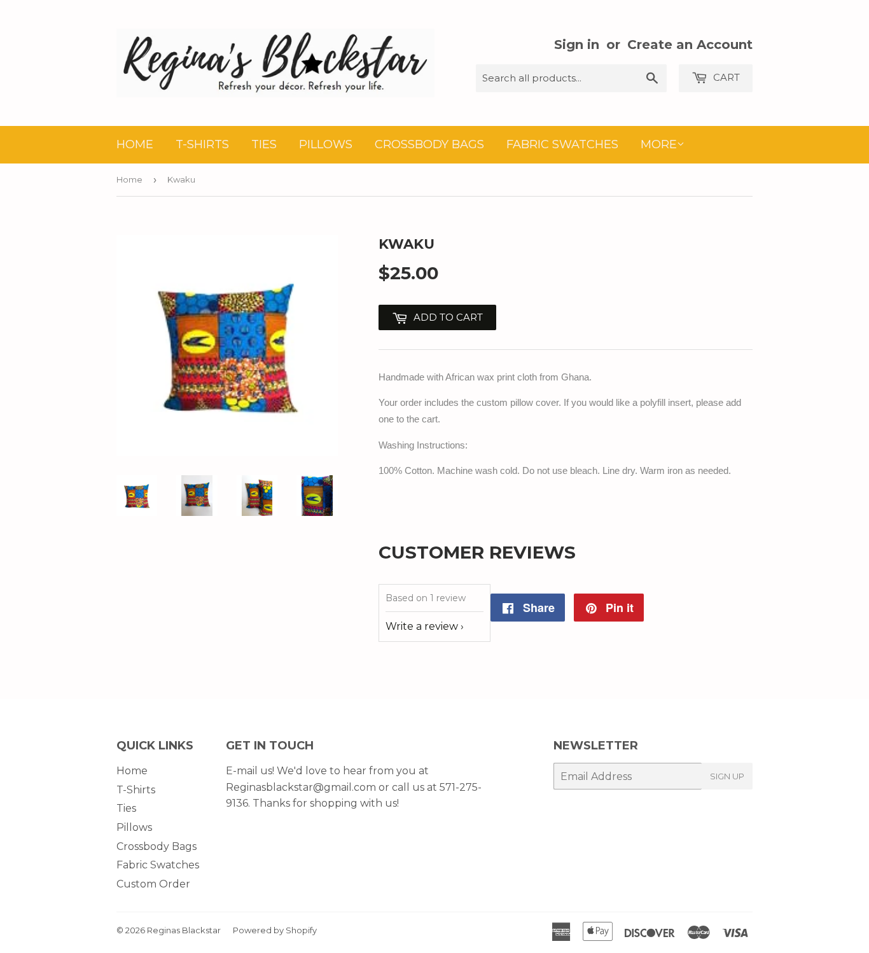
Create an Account (690, 44)
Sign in (576, 44)
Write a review (422, 626)
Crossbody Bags (429, 144)
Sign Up (727, 776)
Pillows (325, 144)
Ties (264, 144)
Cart (725, 77)
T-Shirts (202, 144)
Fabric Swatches (562, 144)
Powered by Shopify (275, 930)
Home (134, 144)
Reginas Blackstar (184, 930)
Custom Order (153, 884)
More (659, 144)
